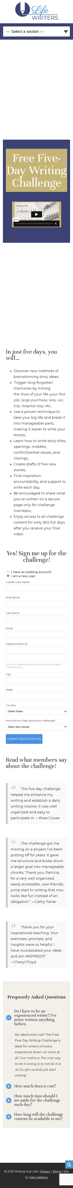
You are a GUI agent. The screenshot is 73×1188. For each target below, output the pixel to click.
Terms (57, 1171)
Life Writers (36, 11)
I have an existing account (31, 572)
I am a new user (23, 576)
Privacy (45, 1171)
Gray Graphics (38, 1177)
